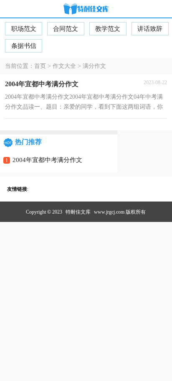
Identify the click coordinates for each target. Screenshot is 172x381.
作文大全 (64, 66)
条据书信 (23, 45)
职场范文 (23, 28)
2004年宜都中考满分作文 (47, 160)
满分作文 (94, 66)
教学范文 (107, 28)
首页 (40, 66)
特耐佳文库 (78, 212)
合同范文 (65, 28)
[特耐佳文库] (86, 9)
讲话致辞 (149, 28)
